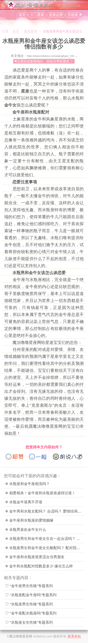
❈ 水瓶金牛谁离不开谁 (23, 502)
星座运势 (56, 15)
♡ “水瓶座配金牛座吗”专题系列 (30, 595)
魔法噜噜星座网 (20, 636)
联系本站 (74, 636)
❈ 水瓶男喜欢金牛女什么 (25, 530)
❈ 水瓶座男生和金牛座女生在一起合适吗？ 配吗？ (46, 539)
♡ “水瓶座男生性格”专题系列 (29, 604)
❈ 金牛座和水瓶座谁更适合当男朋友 (34, 557)
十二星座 (37, 15)
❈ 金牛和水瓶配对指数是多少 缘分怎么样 (39, 566)
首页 (22, 15)
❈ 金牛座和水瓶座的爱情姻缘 (29, 520)
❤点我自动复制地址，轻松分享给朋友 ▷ (43, 61)
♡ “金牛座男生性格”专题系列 (29, 586)
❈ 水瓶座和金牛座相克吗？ (27, 484)
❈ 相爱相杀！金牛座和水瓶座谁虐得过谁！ (40, 493)
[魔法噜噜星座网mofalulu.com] (44, 7)
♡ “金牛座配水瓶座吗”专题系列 (30, 613)
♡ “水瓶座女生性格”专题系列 (29, 622)
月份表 (73, 15)
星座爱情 (30, 31)
